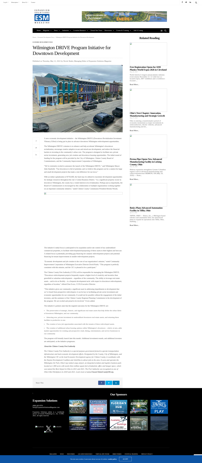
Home (39, 30)
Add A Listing (138, 30)
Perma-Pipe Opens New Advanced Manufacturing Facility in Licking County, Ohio (146, 162)
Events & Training (122, 30)
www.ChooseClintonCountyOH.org (100, 372)
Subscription (14, 2)
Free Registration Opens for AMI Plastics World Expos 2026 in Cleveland (148, 68)
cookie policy (112, 459)
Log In (5, 2)
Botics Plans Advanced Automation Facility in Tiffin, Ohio (146, 209)
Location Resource (79, 30)
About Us (24, 2)
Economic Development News (43, 42)
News (56, 30)
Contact (33, 2)
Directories (108, 30)
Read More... (134, 84)
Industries (65, 30)
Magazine (46, 30)
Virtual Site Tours (96, 30)
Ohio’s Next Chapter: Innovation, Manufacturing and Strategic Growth (147, 114)
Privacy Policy (147, 454)
